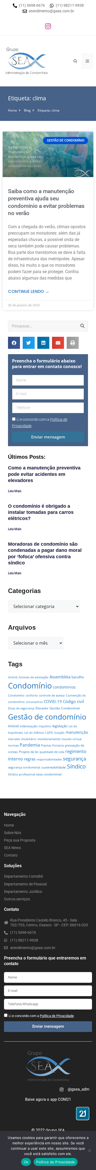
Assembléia (60, 676)
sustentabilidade (53, 767)
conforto (32, 695)
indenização (29, 726)
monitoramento (49, 739)
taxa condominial (49, 774)
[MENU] (87, 61)
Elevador (42, 708)
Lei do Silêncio (34, 733)
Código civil (73, 701)
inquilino (45, 726)
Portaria (58, 745)
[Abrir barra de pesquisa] (75, 61)
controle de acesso (52, 695)
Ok (26, 1162)
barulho (77, 677)
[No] (89, 1150)
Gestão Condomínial (65, 708)
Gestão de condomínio (47, 717)
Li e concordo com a (41, 1016)
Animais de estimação (34, 677)
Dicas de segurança (21, 708)
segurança (74, 758)
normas (13, 745)
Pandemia (30, 745)
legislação (59, 726)
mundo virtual (72, 739)
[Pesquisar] (82, 326)
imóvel (13, 726)
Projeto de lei (28, 752)
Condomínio (30, 685)
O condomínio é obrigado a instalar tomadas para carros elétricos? (41, 512)
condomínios (64, 687)
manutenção (77, 732)
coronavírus (34, 702)
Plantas (46, 745)
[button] (14, 343)
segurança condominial (24, 767)
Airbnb (13, 677)
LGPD (49, 733)
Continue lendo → (28, 291)
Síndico (76, 766)
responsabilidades (49, 759)
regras (29, 759)
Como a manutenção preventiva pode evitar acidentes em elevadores (44, 474)
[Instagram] (48, 26)
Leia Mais (14, 491)
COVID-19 (53, 701)
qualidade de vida (51, 752)
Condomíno (16, 695)
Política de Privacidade (55, 1162)
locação (59, 733)
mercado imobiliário (22, 739)
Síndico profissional (21, 774)
